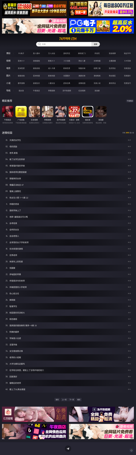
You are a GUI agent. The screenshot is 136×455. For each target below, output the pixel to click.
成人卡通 (51, 68)
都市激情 (21, 83)
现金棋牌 (112, 53)
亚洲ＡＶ (21, 61)
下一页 (71, 400)
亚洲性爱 (21, 68)
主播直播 (112, 61)
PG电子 (21, 53)
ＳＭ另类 (127, 61)
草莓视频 (51, 90)
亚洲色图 (36, 76)
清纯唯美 (97, 76)
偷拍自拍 (36, 68)
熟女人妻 (82, 61)
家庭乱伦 (36, 83)
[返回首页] (131, 450)
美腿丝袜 (82, 76)
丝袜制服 (97, 61)
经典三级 (97, 68)
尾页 (78, 400)
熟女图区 (112, 76)
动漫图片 (66, 76)
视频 (8, 60)
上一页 (64, 400)
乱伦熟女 (112, 68)
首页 (57, 400)
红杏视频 (82, 90)
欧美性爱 (66, 68)
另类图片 (127, 76)
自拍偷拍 (36, 61)
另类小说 (97, 83)
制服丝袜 (82, 68)
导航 (8, 90)
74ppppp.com (68, 39)
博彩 (8, 53)
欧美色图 (51, 76)
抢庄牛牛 (127, 53)
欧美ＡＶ (51, 61)
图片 (8, 75)
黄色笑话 (112, 83)
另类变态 (127, 68)
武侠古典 (66, 83)
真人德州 (36, 53)
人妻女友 (51, 83)
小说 (8, 83)
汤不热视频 (66, 90)
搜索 (95, 44)
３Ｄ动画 (66, 61)
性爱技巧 (127, 83)
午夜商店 (36, 90)
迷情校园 (82, 83)
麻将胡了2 (82, 53)
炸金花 (97, 53)
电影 (8, 68)
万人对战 (51, 53)
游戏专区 (66, 53)
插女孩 (21, 90)
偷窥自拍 (21, 76)
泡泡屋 (97, 90)
